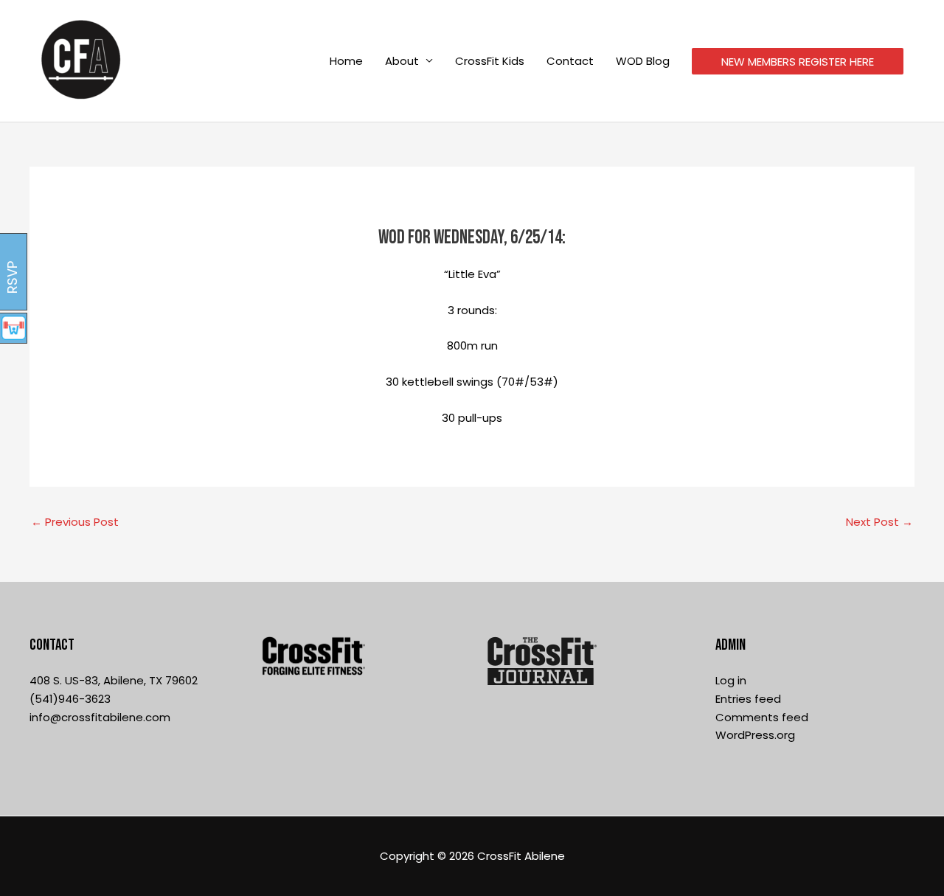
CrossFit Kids (489, 61)
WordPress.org (755, 735)
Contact (570, 61)
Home (346, 61)
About (402, 61)
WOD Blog (643, 61)
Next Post (879, 521)
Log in (730, 680)
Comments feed (761, 717)
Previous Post (75, 521)
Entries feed (748, 698)
